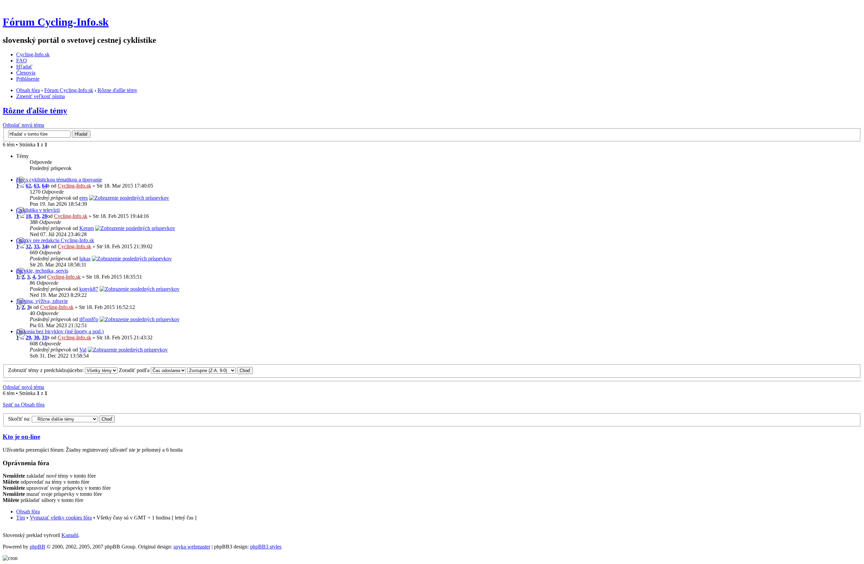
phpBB (37, 546)
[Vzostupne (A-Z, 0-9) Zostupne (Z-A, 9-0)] (220, 370)
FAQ (21, 60)
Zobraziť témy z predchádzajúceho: (46, 370)
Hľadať (24, 66)
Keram (86, 228)
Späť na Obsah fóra (24, 404)
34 (44, 246)
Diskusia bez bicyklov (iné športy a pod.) (60, 331)
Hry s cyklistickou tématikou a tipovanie (59, 179)
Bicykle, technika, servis (42, 271)
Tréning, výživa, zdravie (42, 301)
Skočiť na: (19, 419)
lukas (84, 258)
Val (82, 349)
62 (28, 186)
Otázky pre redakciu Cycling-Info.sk (55, 240)
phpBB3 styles (265, 546)
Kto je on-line (21, 436)
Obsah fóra (28, 90)
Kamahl (69, 535)
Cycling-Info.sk (33, 54)
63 (36, 186)
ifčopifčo (88, 319)
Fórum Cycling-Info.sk (56, 22)
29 (28, 337)
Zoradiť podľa (135, 370)
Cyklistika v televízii (38, 210)
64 (44, 186)
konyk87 (88, 289)
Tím (20, 517)
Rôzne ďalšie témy (117, 90)
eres (83, 198)
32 (28, 246)
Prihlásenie (27, 79)
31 (44, 337)
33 (36, 246)
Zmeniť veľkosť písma (40, 96)
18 (28, 216)
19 (36, 216)
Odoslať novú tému (23, 125)
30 (36, 337)
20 (44, 216)
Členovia (25, 73)
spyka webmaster (191, 546)
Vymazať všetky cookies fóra (61, 517)
